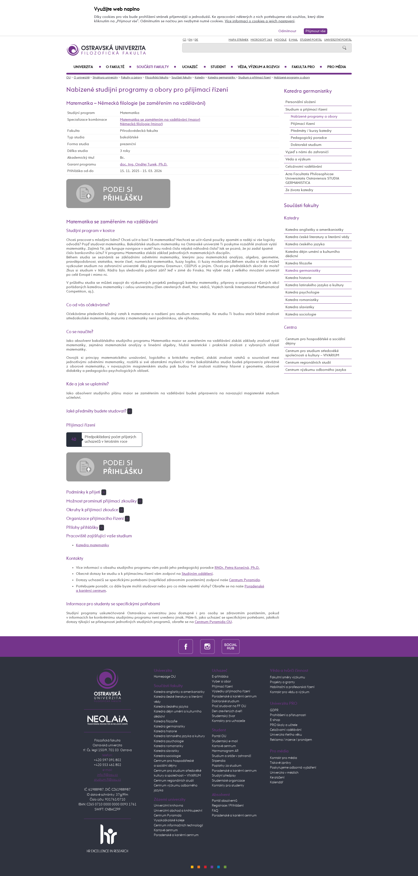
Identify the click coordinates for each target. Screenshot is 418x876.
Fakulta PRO (307, 67)
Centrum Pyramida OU (213, 622)
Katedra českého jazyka (305, 244)
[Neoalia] (107, 720)
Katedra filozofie (298, 263)
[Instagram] (207, 646)
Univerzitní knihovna (168, 805)
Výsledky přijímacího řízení (231, 691)
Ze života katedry (299, 190)
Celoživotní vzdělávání (303, 166)
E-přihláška (220, 676)
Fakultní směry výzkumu (287, 677)
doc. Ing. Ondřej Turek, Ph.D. (143, 164)
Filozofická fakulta (156, 77)
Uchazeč (194, 67)
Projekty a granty (282, 682)
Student (222, 67)
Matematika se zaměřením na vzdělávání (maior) (160, 119)
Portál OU (219, 736)
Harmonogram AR (225, 751)
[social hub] (231, 646)
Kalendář (276, 782)
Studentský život (223, 716)
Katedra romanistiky (302, 300)
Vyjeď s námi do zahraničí (306, 152)
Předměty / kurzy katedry (311, 131)
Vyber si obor (221, 681)
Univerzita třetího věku (286, 734)
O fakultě (118, 67)
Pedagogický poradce (309, 138)
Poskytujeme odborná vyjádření (293, 767)
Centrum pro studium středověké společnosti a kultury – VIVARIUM (312, 353)
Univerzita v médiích (284, 772)
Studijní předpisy (224, 775)
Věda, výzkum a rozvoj (262, 67)
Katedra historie (298, 278)
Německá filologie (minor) (141, 124)
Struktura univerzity (105, 77)
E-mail (293, 39)
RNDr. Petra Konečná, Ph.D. (237, 567)
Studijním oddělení (197, 574)
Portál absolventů (224, 800)
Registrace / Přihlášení (228, 805)
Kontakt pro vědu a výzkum (289, 692)
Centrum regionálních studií (308, 362)
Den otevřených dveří (227, 711)
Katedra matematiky (92, 545)
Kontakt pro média (283, 758)
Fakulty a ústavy (131, 77)
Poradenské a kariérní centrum (176, 835)
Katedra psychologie (302, 292)
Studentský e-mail (225, 741)
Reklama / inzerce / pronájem (291, 739)
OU (68, 77)
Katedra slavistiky (299, 307)
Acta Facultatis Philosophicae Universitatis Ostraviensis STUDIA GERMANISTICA (312, 178)
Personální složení (300, 102)
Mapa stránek (238, 39)
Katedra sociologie (300, 314)
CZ (184, 39)
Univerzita (87, 67)
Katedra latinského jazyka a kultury (314, 285)
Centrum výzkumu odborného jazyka (315, 370)
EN (190, 39)
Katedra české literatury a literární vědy (317, 237)
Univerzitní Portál (338, 39)
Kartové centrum (166, 830)
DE (196, 39)
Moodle (280, 39)
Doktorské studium (306, 145)
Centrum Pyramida (244, 580)
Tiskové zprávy (280, 762)
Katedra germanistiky (222, 77)
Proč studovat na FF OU (229, 706)
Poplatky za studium (226, 765)
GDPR (274, 710)
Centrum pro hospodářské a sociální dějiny (315, 341)
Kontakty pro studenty (228, 785)
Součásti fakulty (156, 67)
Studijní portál (311, 39)
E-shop (275, 720)
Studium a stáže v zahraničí (231, 756)
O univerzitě (82, 77)
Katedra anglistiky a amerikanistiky (314, 230)
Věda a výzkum (298, 159)
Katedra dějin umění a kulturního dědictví (312, 254)
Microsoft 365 (261, 39)
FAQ (215, 810)
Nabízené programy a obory (292, 77)
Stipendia (218, 761)
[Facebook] (185, 646)
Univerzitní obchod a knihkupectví (178, 810)
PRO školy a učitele (283, 725)
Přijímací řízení (303, 124)
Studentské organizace (228, 780)
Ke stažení (277, 777)
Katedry (200, 77)
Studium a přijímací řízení (254, 77)
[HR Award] (107, 838)
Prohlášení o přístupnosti (288, 715)
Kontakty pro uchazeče (228, 721)
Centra (290, 327)
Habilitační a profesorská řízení (292, 687)
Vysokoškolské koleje (169, 820)
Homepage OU (165, 676)
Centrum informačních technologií (178, 825)
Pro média (336, 67)
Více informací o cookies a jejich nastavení (259, 21)
